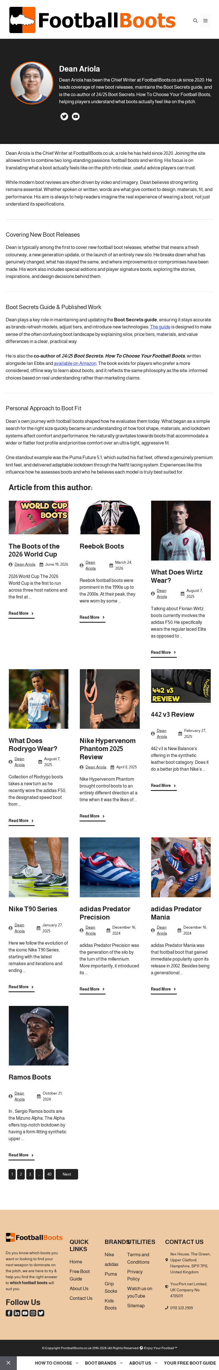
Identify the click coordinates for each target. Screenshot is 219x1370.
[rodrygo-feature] (39, 700)
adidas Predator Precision (105, 913)
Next (67, 1174)
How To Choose (53, 1363)
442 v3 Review (172, 714)
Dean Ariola (25, 564)
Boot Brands (100, 1363)
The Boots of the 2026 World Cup (34, 550)
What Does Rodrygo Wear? (33, 745)
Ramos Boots (30, 1077)
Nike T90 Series (33, 909)
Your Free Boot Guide (190, 1363)
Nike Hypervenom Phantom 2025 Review (108, 749)
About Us (140, 1363)
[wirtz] (181, 531)
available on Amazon (75, 363)
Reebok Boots (102, 546)
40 (49, 1174)
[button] (195, 20)
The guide (160, 327)
